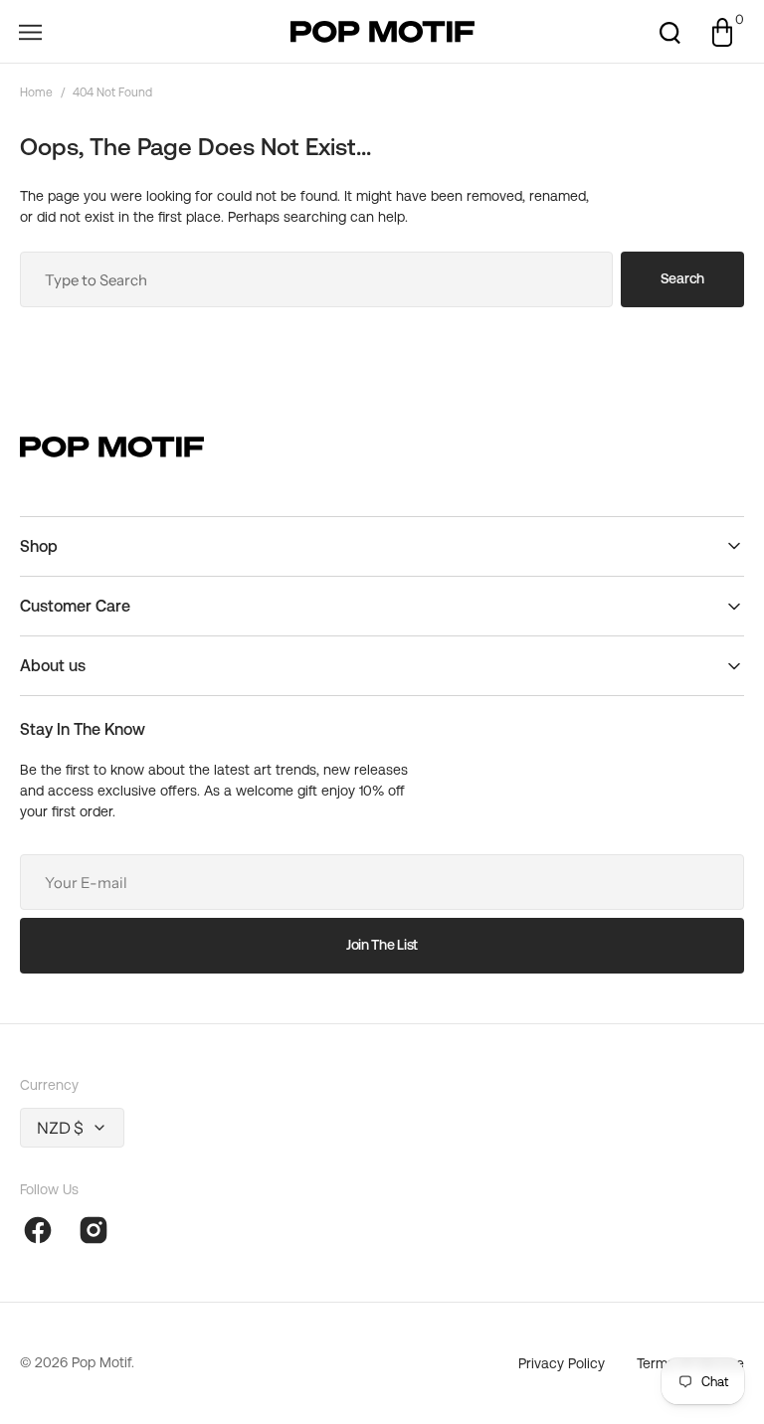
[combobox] (316, 279)
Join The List (382, 945)
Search (682, 278)
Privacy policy (561, 1363)
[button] (30, 32)
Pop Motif (101, 1362)
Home (36, 92)
